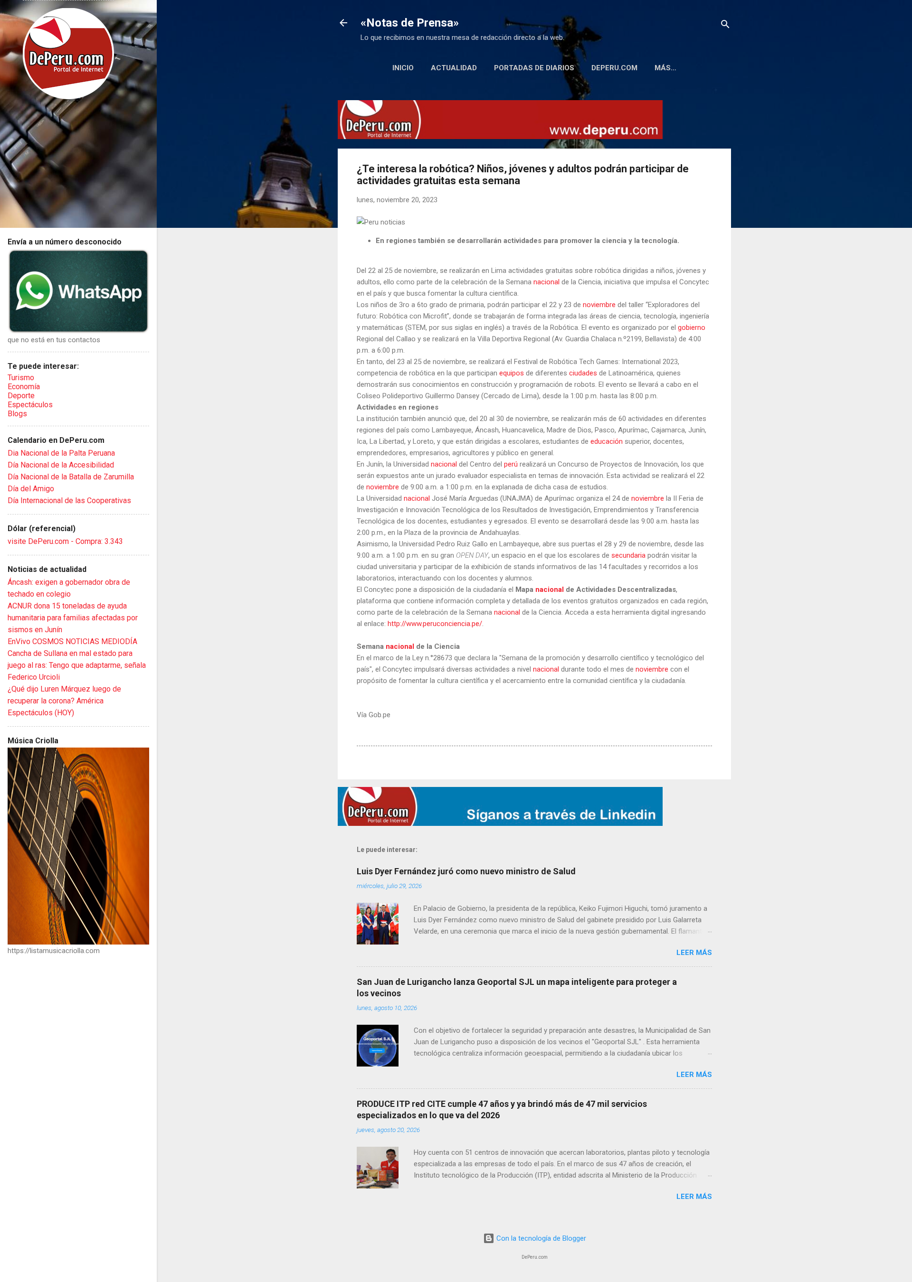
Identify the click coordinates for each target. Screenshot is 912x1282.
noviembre (599, 304)
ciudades (583, 373)
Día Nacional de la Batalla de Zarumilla (71, 476)
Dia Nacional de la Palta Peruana (61, 453)
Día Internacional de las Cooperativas (69, 500)
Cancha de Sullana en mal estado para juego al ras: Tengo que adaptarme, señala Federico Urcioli (77, 665)
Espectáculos (30, 404)
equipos (511, 373)
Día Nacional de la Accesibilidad (61, 464)
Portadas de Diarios (534, 68)
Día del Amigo (31, 488)
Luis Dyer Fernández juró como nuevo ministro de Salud (466, 871)
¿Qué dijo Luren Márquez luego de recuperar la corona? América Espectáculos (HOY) (64, 700)
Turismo (21, 377)
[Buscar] (725, 25)
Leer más (694, 952)
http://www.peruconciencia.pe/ (435, 623)
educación (606, 441)
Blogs (17, 413)
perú (511, 464)
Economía (24, 386)
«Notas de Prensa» (410, 22)
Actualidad (454, 68)
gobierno (691, 327)
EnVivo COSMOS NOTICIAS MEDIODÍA (72, 641)
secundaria (628, 555)
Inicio (403, 68)
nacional (546, 282)
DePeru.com (614, 68)
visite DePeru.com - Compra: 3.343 (65, 541)
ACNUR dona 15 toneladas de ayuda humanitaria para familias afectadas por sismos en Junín (73, 617)
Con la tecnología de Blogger (540, 1238)
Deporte (21, 395)
